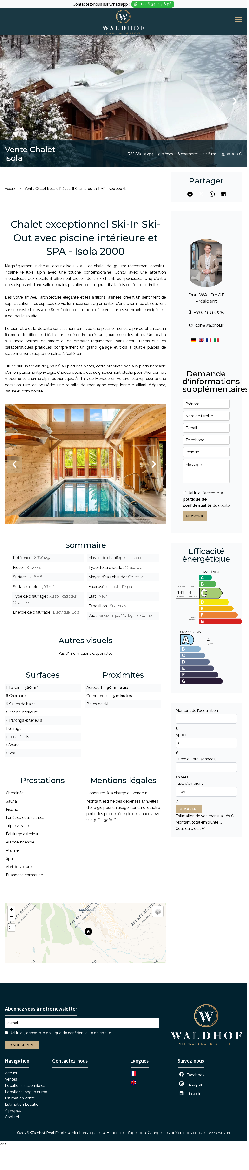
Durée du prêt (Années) (196, 759)
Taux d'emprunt (189, 783)
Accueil (10, 188)
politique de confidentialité (69, 1033)
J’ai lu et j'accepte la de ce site (206, 499)
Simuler (188, 809)
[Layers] (157, 911)
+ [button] (11, 910)
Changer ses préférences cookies (177, 1133)
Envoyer (194, 516)
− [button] (11, 917)
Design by (219, 1133)
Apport (182, 734)
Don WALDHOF (206, 295)
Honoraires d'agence (124, 1133)
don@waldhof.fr (209, 325)
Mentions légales (87, 1133)
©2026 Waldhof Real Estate (42, 1133)
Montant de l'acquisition (197, 710)
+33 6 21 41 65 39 (209, 312)
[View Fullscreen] (11, 927)
